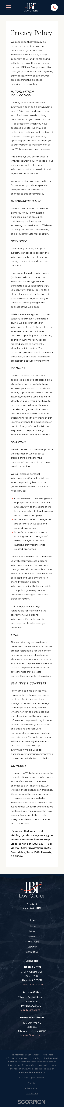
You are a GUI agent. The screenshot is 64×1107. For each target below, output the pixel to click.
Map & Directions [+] (31, 984)
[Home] (31, 7)
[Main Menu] (8, 7)
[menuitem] (32, 1083)
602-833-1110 (32, 907)
